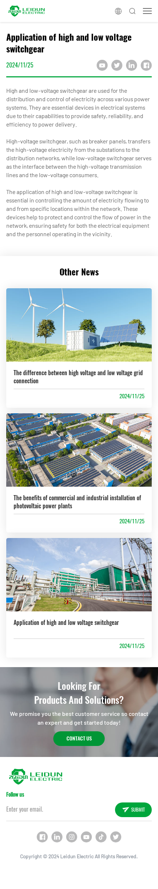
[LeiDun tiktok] (101, 836)
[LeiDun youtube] (86, 836)
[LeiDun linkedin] (56, 836)
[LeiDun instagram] (71, 836)
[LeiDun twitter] (115, 836)
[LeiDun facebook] (42, 836)
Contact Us (79, 738)
